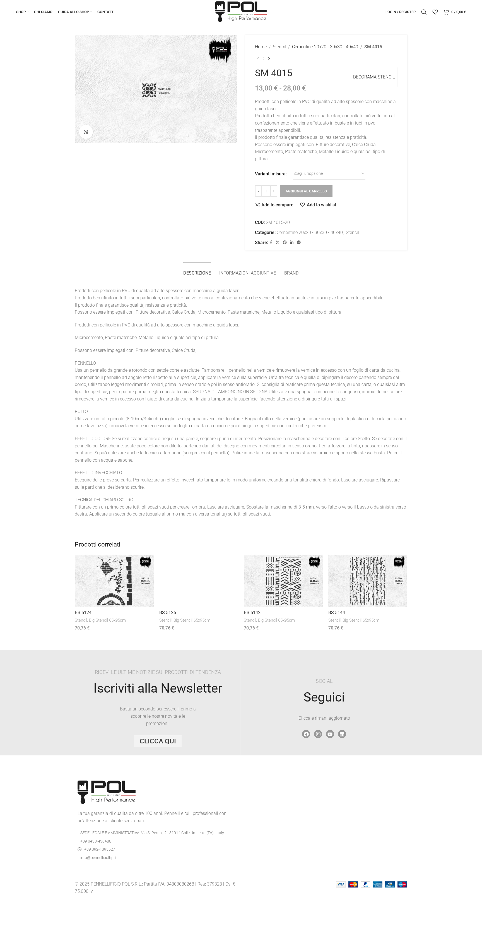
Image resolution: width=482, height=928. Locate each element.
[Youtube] (330, 734)
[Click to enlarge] (86, 132)
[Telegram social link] (298, 242)
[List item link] (156, 841)
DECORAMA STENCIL (374, 77)
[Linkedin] (342, 734)
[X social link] (277, 242)
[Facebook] (306, 734)
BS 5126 (167, 612)
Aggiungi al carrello (306, 191)
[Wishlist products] (435, 12)
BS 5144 (336, 612)
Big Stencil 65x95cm (107, 620)
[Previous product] (258, 59)
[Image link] (107, 792)
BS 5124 (83, 612)
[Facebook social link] (271, 242)
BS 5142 (252, 612)
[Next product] (269, 59)
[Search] (424, 12)
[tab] (197, 270)
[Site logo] (241, 11)
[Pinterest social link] (284, 242)
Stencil (279, 46)
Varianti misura (270, 173)
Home (261, 46)
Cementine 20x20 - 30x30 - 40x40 (325, 46)
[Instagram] (318, 734)
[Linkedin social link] (291, 242)
